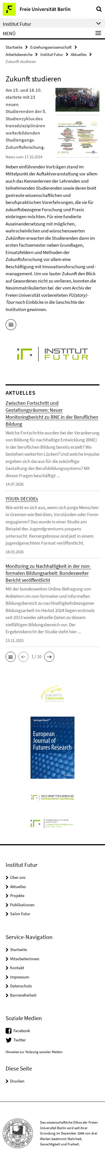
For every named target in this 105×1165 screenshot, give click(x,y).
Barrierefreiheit (23, 995)
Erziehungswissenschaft (51, 47)
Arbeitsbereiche (19, 54)
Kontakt (17, 967)
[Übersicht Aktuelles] (11, 325)
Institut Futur (51, 54)
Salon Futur (20, 913)
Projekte (17, 895)
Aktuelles (79, 54)
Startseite (14, 47)
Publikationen (22, 904)
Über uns (17, 877)
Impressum (19, 977)
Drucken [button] (17, 1081)
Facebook (21, 1030)
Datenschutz (21, 986)
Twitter (19, 1039)
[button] (11, 656)
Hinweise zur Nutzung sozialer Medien (34, 1051)
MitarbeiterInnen (24, 958)
